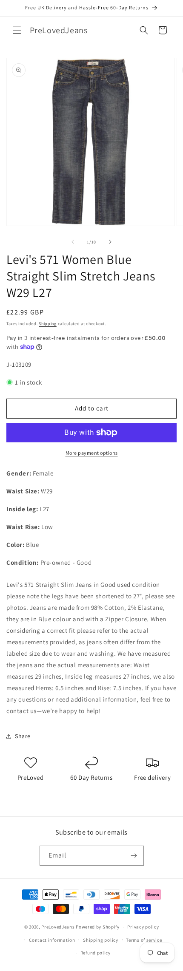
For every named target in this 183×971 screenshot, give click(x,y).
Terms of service (144, 940)
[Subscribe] (134, 856)
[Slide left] (72, 241)
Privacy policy (143, 927)
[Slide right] (110, 241)
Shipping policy (100, 940)
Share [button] (23, 736)
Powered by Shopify (98, 927)
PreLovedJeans (57, 927)
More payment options (92, 453)
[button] (17, 30)
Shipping (48, 323)
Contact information (52, 940)
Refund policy (95, 953)
